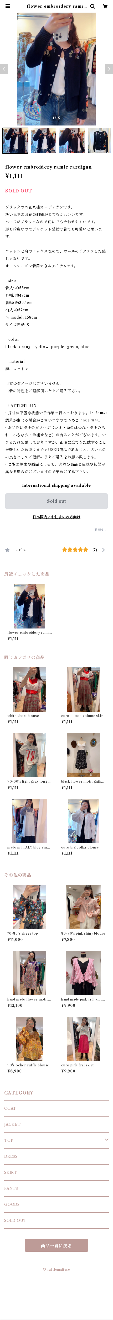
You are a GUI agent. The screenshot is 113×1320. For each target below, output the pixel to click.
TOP (8, 1140)
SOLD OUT (15, 1220)
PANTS (11, 1188)
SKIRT (10, 1172)
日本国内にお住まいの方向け (56, 517)
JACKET (12, 1124)
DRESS (11, 1156)
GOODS (12, 1204)
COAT (10, 1108)
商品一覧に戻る (56, 1245)
